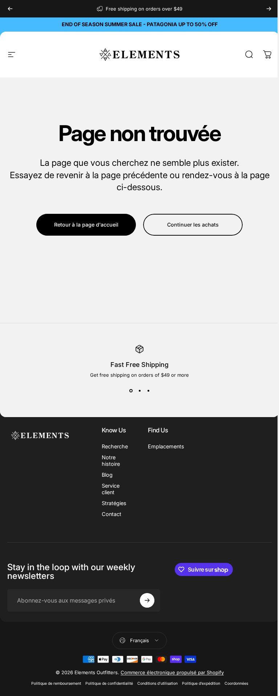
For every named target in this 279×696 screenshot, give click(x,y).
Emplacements (166, 446)
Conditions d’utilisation (157, 683)
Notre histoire (111, 460)
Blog (107, 475)
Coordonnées (236, 683)
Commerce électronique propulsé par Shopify (172, 672)
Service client (111, 489)
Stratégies (114, 503)
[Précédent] (10, 8)
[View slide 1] (130, 391)
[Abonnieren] (147, 600)
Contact (111, 514)
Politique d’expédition (201, 683)
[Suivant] (269, 8)
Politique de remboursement (56, 683)
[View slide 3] (148, 391)
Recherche (115, 446)
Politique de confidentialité (109, 683)
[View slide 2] (139, 391)
